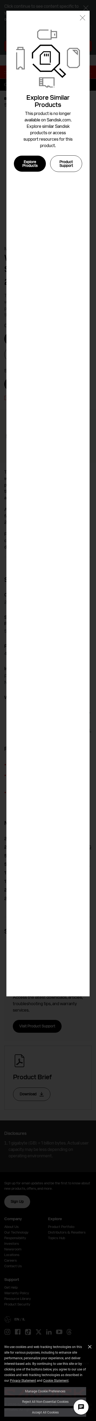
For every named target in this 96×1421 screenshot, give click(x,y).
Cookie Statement (56, 1380)
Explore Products (30, 163)
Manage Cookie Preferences (45, 1391)
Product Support (66, 163)
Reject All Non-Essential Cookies (45, 1401)
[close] (82, 18)
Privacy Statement (23, 1380)
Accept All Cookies (45, 1412)
